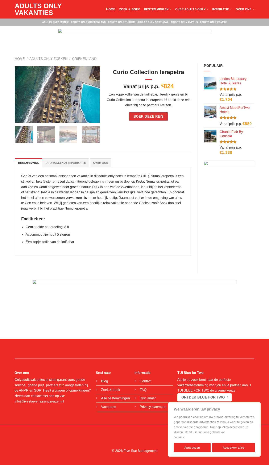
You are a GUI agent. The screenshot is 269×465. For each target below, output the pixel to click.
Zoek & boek (129, 9)
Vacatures (108, 407)
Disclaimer (148, 398)
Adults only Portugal (152, 22)
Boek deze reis (148, 116)
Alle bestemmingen (115, 398)
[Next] (92, 94)
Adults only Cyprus (184, 22)
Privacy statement (153, 407)
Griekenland (84, 59)
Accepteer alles (233, 447)
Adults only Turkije (121, 22)
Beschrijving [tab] (28, 162)
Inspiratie (220, 9)
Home (110, 9)
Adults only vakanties (38, 9)
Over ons (243, 9)
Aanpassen (192, 447)
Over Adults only (190, 9)
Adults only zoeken (48, 59)
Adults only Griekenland (88, 22)
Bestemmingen (156, 9)
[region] (214, 429)
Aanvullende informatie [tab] (66, 162)
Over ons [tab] (100, 162)
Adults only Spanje (55, 22)
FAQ (143, 390)
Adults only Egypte (213, 22)
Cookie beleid (195, 437)
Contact (145, 381)
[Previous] (21, 94)
